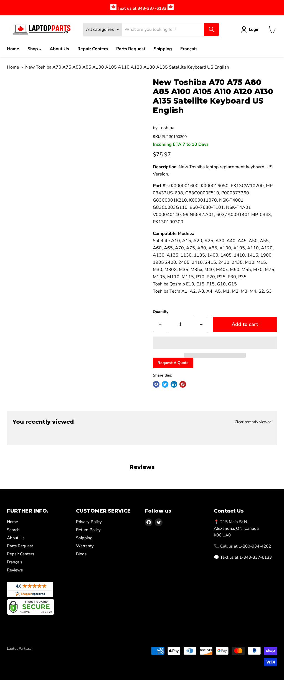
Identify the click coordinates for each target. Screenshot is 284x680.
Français (188, 49)
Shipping (163, 49)
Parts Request (130, 49)
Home (13, 49)
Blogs (81, 554)
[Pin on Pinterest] (182, 384)
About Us (59, 49)
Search (13, 530)
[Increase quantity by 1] (201, 324)
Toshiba (166, 128)
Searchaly (39, 654)
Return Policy (88, 530)
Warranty (85, 546)
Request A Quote (173, 362)
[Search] (211, 29)
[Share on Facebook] (156, 384)
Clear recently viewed (253, 422)
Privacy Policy (89, 522)
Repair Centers (92, 49)
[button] (215, 343)
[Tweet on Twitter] (165, 384)
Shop (33, 49)
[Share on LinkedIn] (174, 384)
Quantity (160, 312)
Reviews (15, 570)
